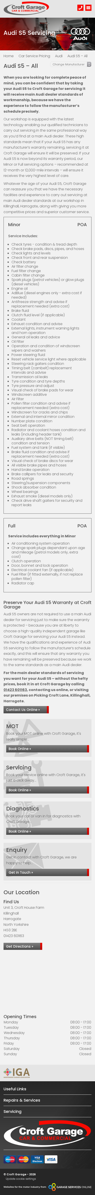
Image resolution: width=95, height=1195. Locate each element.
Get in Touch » (21, 872)
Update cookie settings (21, 1179)
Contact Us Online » (23, 709)
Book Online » (20, 748)
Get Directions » (19, 946)
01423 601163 (15, 689)
